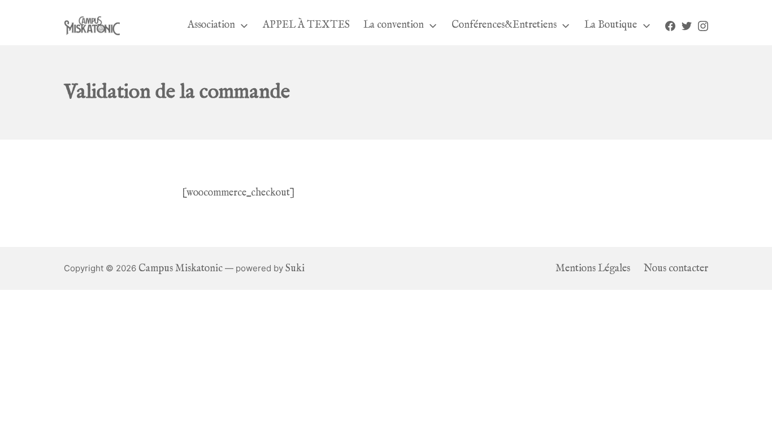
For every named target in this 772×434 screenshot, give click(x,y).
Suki (295, 268)
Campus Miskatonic (180, 268)
